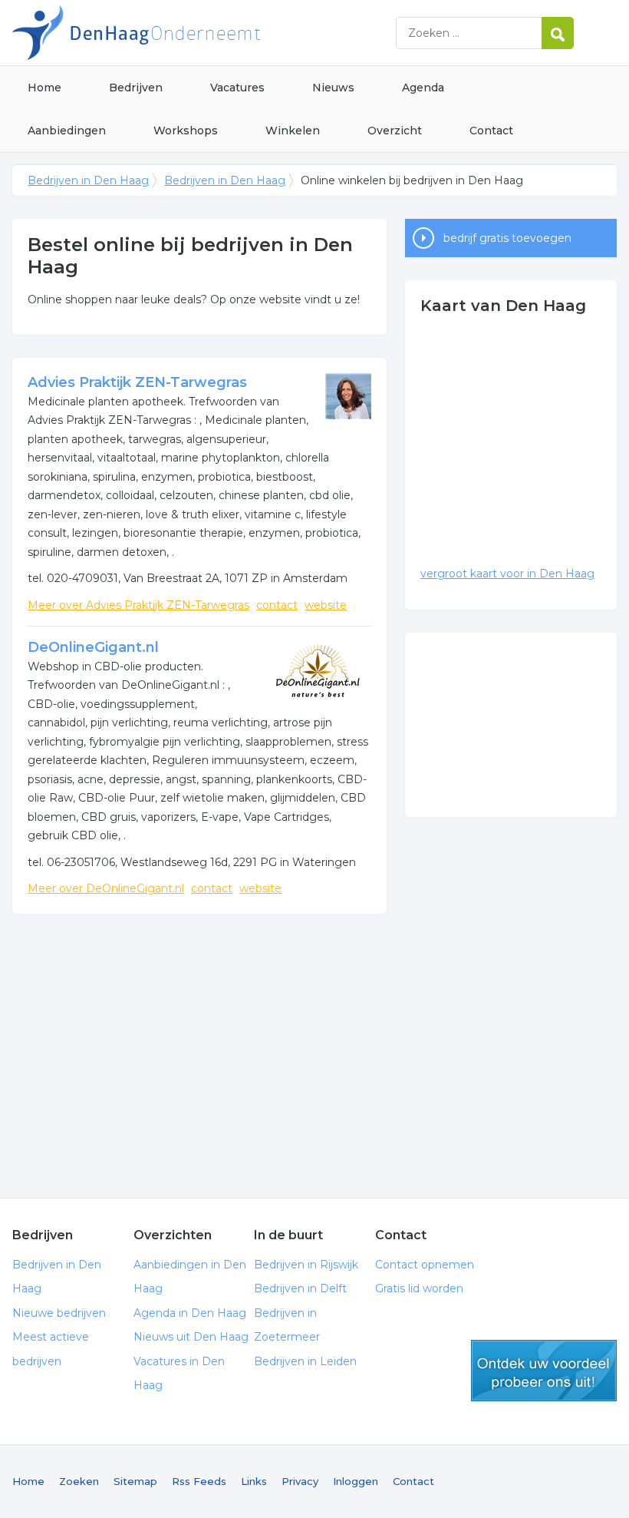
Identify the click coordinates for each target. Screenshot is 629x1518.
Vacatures (237, 87)
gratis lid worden (544, 1370)
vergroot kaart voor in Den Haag (507, 573)
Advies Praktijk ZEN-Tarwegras (137, 382)
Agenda (423, 87)
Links (254, 1481)
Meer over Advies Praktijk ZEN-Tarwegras (138, 605)
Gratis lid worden (419, 1288)
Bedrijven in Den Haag (204, 32)
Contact (491, 130)
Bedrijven (136, 87)
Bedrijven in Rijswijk (306, 1265)
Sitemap (135, 1481)
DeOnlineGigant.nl (93, 647)
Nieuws (333, 87)
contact (277, 605)
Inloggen (355, 1481)
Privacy (300, 1481)
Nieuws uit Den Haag (191, 1337)
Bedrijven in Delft (300, 1288)
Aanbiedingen (67, 130)
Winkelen (292, 130)
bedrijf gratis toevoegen (507, 238)
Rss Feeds (199, 1481)
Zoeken (79, 1481)
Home (44, 87)
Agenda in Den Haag (189, 1313)
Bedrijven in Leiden (305, 1361)
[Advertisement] (199, 1044)
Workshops (185, 130)
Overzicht (394, 130)
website (326, 605)
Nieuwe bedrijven (59, 1313)
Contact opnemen (424, 1265)
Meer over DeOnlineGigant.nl (106, 888)
